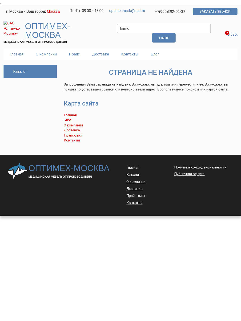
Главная (17, 54)
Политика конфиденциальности (200, 167)
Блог (155, 54)
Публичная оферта (189, 174)
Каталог (133, 174)
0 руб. (232, 34)
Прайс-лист (73, 135)
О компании (46, 54)
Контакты (129, 54)
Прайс (74, 54)
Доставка (100, 54)
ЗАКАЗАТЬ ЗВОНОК (215, 11)
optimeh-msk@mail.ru (127, 10)
